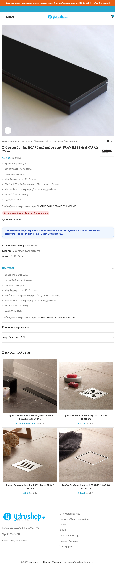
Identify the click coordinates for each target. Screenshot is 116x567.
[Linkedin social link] (22, 256)
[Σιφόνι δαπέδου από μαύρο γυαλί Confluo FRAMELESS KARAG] (30, 386)
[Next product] (112, 141)
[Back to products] (108, 141)
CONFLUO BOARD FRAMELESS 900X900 (56, 206)
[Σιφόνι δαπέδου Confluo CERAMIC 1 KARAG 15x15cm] (86, 455)
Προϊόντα (25, 141)
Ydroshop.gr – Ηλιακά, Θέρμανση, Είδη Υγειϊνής (52, 562)
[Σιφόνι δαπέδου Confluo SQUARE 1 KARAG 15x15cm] (86, 386)
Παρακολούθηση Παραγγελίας (75, 519)
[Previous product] (104, 141)
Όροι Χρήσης (66, 546)
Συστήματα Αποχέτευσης (65, 141)
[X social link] (15, 256)
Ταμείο (63, 524)
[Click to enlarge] (8, 130)
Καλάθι (63, 530)
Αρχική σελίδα (9, 141)
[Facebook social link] (11, 256)
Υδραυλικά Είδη (41, 141)
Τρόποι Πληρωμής (69, 541)
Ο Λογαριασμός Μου (70, 513)
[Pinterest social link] (19, 256)
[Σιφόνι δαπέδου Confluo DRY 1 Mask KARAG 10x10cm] (30, 455)
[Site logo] (58, 16)
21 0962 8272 (13, 534)
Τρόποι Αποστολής (69, 535)
